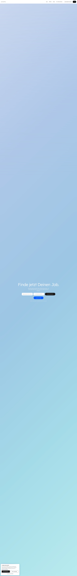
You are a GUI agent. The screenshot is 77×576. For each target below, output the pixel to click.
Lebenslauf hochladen (68, 1)
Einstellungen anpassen (10, 573)
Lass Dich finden (38, 297)
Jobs (47, 1)
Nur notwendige (14, 571)
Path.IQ (50, 1)
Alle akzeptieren (5, 571)
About (54, 1)
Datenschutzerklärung (5, 569)
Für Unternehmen (59, 1)
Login (74, 1)
